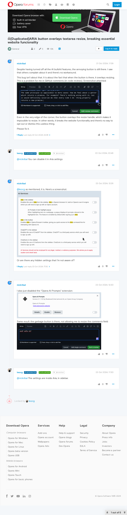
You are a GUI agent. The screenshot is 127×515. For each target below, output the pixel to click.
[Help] (74, 4)
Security (84, 433)
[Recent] (45, 4)
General (15, 49)
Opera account (46, 437)
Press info (107, 437)
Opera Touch (14, 475)
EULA (82, 446)
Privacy (84, 437)
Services (44, 425)
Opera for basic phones (20, 479)
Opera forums (66, 441)
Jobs (104, 441)
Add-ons (42, 433)
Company (108, 425)
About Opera (109, 433)
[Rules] (68, 4)
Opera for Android (17, 466)
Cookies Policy (87, 441)
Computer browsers (16, 432)
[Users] (56, 4)
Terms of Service (88, 450)
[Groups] (62, 4)
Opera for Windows (18, 438)
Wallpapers (43, 441)
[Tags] (50, 4)
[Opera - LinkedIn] (24, 496)
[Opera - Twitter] (12, 496)
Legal (83, 425)
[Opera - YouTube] (18, 496)
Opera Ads (43, 446)
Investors (107, 446)
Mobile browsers (14, 461)
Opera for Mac (15, 442)
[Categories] (39, 4)
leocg (20, 153)
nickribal (21, 63)
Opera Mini (13, 470)
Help (62, 425)
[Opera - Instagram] (30, 496)
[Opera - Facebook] (7, 496)
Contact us (108, 454)
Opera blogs (65, 437)
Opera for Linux (16, 447)
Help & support (67, 433)
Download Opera (68, 17)
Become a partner (111, 450)
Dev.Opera (64, 446)
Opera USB (14, 455)
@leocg (21, 189)
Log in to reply (111, 49)
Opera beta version (18, 451)
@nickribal (60, 153)
